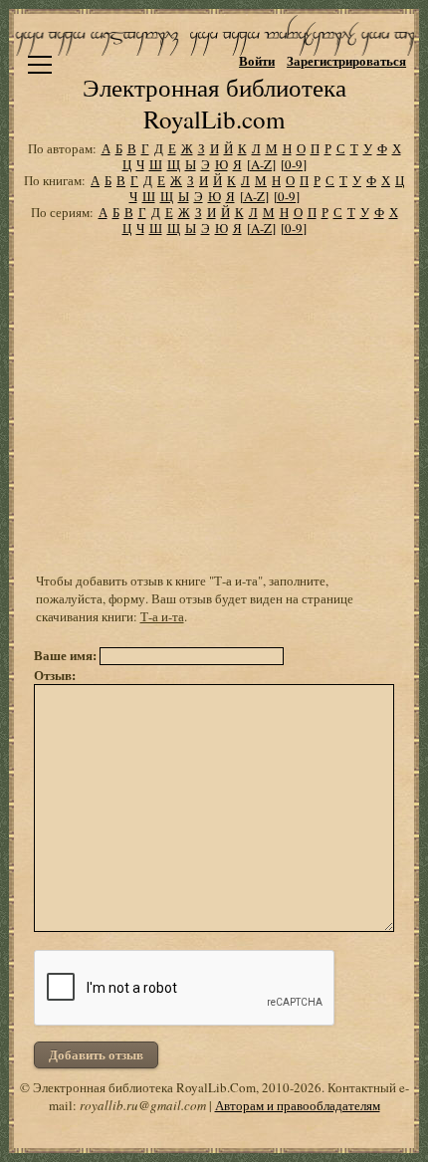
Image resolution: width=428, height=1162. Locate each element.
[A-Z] (261, 164)
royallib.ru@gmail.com (143, 1105)
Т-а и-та (162, 616)
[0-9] (294, 164)
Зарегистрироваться (346, 60)
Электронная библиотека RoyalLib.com (214, 103)
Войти (257, 60)
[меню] (40, 65)
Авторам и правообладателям (297, 1105)
